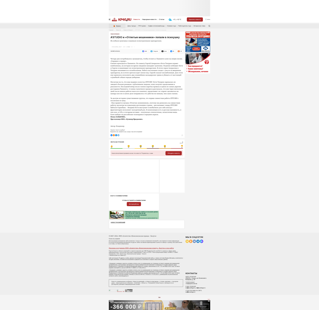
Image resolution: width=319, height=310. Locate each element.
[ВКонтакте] (111, 135)
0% (111, 147)
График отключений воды (156, 26)
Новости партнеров (152, 281)
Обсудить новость (174, 153)
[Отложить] (131, 47)
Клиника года (171, 26)
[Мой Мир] (116, 135)
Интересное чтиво (199, 26)
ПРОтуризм (142, 26)
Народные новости (149, 19)
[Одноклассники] (114, 135)
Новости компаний (118, 222)
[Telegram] (118, 135)
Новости (136, 19)
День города (132, 26)
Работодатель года (184, 26)
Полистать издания (114, 238)
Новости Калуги (128, 30)
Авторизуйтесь (134, 204)
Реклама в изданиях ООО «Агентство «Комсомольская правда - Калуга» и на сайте (141, 248)
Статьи (161, 19)
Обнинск (114, 20)
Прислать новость (195, 19)
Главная (111, 30)
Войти (208, 19)
